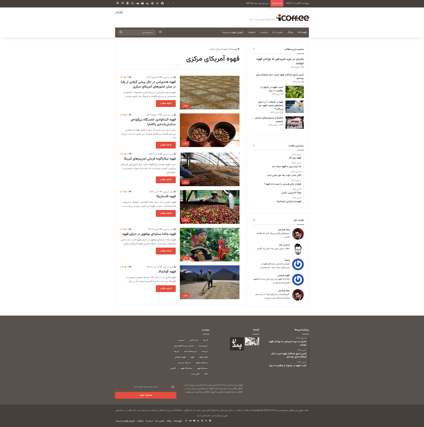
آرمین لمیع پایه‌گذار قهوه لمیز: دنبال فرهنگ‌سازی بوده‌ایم (280, 76)
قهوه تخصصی (180, 357)
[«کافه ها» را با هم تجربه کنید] (237, 343)
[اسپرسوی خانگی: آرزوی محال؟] (252, 341)
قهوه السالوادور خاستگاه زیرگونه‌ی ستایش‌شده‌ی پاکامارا (153, 122)
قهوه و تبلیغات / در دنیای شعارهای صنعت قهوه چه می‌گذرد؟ (270, 105)
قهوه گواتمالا (167, 271)
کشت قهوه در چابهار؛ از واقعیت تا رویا (271, 89)
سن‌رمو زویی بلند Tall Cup (257, 3)
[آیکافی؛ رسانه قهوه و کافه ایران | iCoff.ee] (278, 17)
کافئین (173, 368)
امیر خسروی (168, 77)
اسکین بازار (284, 245)
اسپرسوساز (203, 345)
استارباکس (193, 340)
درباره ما (264, 32)
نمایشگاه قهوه (186, 368)
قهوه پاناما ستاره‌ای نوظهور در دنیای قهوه (149, 234)
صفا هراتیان (284, 230)
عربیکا (176, 351)
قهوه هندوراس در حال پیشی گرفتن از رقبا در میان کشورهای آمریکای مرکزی (148, 84)
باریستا (205, 351)
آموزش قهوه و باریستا (232, 32)
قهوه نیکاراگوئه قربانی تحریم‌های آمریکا (150, 158)
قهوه (192, 357)
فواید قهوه (203, 357)
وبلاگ (290, 32)
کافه (206, 373)
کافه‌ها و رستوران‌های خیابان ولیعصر (269, 119)
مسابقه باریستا (184, 362)
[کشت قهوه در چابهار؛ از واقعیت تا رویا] (295, 92)
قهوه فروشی (284, 275)
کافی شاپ (195, 373)
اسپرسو (181, 340)
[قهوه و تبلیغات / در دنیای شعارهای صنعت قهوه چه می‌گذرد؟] (295, 106)
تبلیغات (251, 32)
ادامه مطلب (166, 103)
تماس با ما (277, 32)
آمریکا (205, 340)
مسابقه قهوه (202, 368)
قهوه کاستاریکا (166, 196)
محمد (287, 260)
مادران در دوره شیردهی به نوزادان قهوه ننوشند (280, 61)
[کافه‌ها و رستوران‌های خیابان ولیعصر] (295, 122)
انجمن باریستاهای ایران (184, 345)
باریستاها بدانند (190, 351)
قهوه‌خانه (302, 32)
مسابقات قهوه (202, 362)
